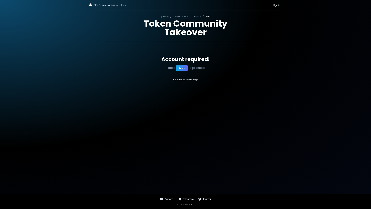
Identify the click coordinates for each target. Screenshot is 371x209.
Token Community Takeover (187, 16)
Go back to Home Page (185, 79)
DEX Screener (184, 204)
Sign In (276, 5)
